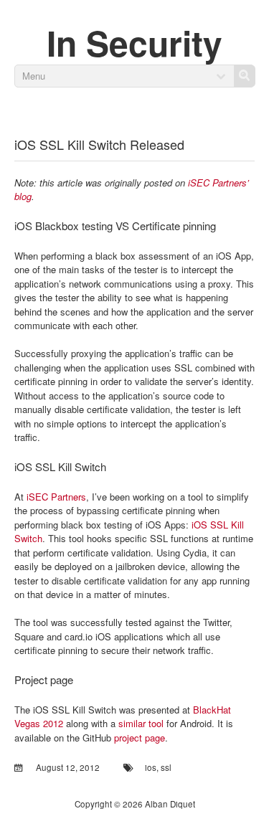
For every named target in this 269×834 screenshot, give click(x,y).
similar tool (141, 723)
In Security (134, 42)
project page (139, 737)
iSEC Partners (56, 496)
